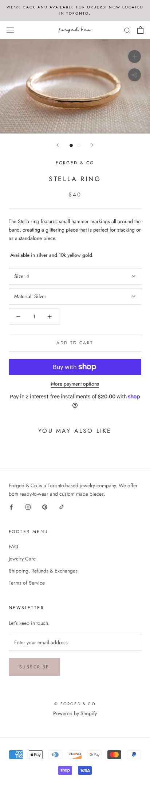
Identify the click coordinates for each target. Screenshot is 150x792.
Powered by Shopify (75, 713)
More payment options (75, 383)
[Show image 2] (78, 145)
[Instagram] (28, 506)
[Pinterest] (44, 506)
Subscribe (34, 667)
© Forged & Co (75, 704)
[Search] (127, 30)
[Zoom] (134, 56)
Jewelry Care (22, 558)
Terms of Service (27, 582)
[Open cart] (140, 30)
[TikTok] (61, 506)
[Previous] (57, 145)
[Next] (92, 145)
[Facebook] (11, 506)
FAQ (13, 546)
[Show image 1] (71, 145)
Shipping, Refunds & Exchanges (43, 570)
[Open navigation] (10, 30)
